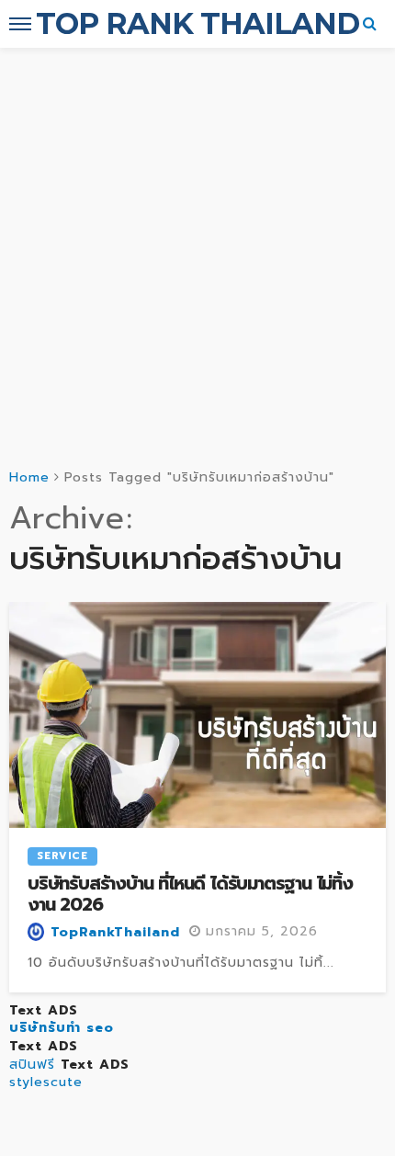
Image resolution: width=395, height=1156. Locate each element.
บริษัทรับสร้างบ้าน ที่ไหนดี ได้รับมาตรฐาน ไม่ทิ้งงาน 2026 (190, 894)
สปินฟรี (32, 1064)
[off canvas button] (20, 24)
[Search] (370, 24)
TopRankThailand (115, 933)
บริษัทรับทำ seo (61, 1027)
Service (62, 856)
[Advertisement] (197, 254)
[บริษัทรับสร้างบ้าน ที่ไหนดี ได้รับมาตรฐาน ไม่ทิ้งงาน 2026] (197, 715)
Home (29, 477)
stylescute (46, 1082)
